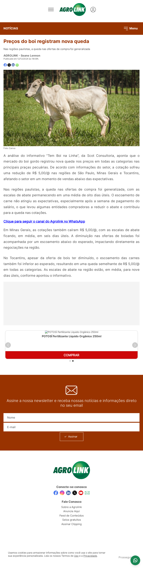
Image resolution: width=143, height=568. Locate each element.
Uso (76, 555)
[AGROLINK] (72, 9)
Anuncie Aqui (71, 511)
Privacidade (90, 555)
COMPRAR (71, 355)
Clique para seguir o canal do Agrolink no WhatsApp (44, 221)
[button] (8, 345)
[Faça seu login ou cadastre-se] (93, 9)
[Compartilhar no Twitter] (9, 65)
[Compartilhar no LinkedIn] (13, 65)
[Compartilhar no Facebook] (5, 65)
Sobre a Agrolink (71, 507)
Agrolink (10, 55)
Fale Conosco (71, 501)
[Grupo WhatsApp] (135, 560)
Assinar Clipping (71, 524)
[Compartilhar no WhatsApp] (17, 65)
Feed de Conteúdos (71, 515)
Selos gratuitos (71, 519)
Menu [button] (133, 28)
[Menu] (51, 10)
